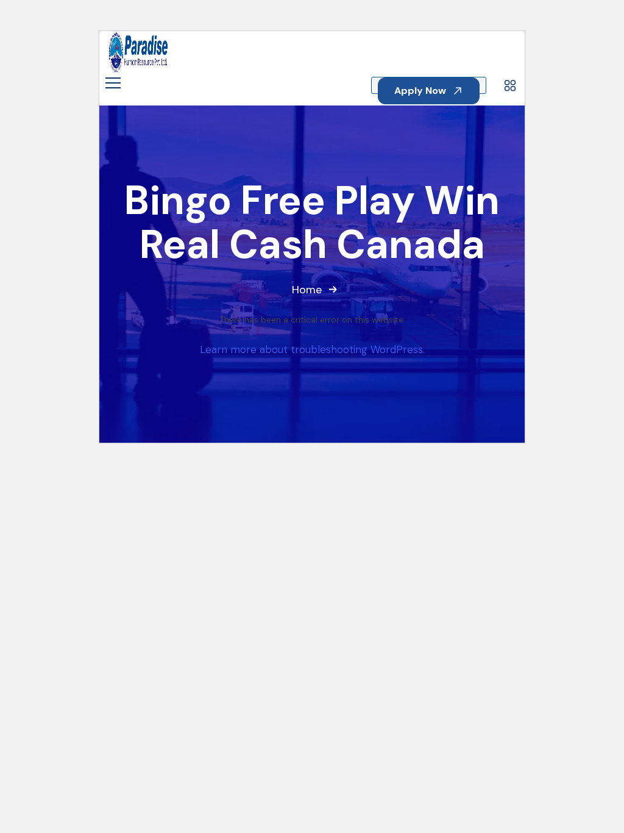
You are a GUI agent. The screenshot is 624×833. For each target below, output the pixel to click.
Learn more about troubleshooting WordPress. (312, 349)
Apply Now (421, 90)
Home (307, 289)
